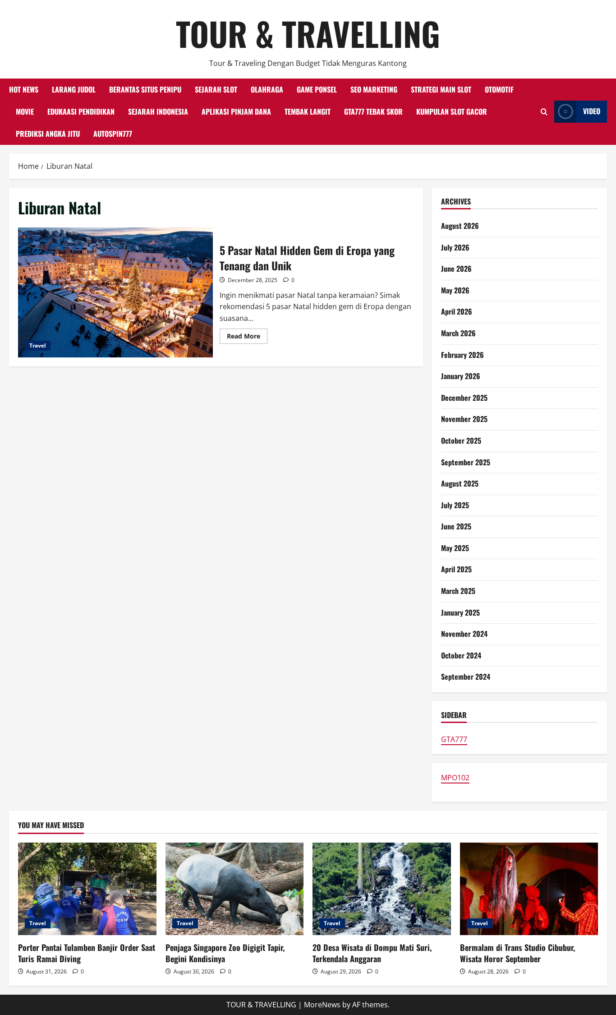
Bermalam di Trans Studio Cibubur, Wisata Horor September (517, 952)
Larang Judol (74, 89)
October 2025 (461, 440)
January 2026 (460, 376)
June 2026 (456, 268)
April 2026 (456, 311)
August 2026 (460, 225)
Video (591, 111)
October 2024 (461, 655)
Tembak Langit (308, 111)
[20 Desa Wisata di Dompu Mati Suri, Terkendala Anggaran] (382, 889)
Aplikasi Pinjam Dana (236, 111)
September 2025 (465, 462)
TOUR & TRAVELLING (308, 33)
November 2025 (464, 418)
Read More (247, 337)
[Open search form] (544, 112)
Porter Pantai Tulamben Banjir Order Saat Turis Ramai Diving (86, 952)
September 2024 (465, 676)
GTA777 (454, 739)
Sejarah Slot (216, 89)
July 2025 (455, 505)
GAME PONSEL (317, 89)
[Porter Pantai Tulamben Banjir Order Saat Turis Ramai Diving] (87, 889)
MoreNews (322, 1005)
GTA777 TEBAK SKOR (373, 111)
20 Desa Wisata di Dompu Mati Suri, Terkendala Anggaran (372, 952)
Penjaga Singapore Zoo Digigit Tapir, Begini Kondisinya (225, 952)
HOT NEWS (23, 89)
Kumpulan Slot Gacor (451, 111)
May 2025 (455, 547)
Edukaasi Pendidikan (81, 111)
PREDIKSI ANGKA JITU (48, 133)
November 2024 (464, 633)
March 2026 (458, 333)
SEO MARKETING (373, 89)
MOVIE (25, 111)
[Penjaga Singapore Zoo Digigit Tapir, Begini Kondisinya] (234, 889)
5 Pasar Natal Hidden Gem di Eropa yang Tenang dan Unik (115, 292)
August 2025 (459, 483)
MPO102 (455, 778)
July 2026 (455, 247)
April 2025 (456, 569)
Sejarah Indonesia (158, 111)
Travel (37, 345)
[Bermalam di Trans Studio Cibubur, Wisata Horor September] (529, 889)
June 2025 (456, 526)
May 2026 (455, 290)
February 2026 (462, 354)
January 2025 (460, 612)
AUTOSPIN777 (112, 133)
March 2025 (458, 590)
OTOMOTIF (499, 89)
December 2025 (464, 397)
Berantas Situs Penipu (145, 89)
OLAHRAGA (267, 89)
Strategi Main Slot (441, 89)
